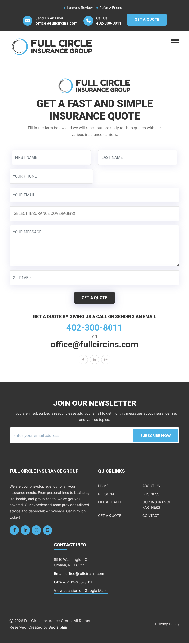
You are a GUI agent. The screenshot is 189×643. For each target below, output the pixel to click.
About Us (151, 486)
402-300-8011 (108, 23)
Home (103, 486)
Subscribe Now (155, 435)
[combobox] (94, 214)
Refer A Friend (110, 7)
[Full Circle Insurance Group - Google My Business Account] (47, 530)
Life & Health (110, 502)
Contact (150, 515)
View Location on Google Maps (81, 590)
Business (150, 494)
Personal (107, 494)
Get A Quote (147, 19)
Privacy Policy (167, 624)
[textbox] (96, 213)
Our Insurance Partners (156, 504)
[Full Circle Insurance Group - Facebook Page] (83, 359)
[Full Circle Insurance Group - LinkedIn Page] (94, 359)
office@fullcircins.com (56, 23)
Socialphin (57, 627)
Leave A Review (80, 7)
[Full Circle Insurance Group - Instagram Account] (105, 359)
